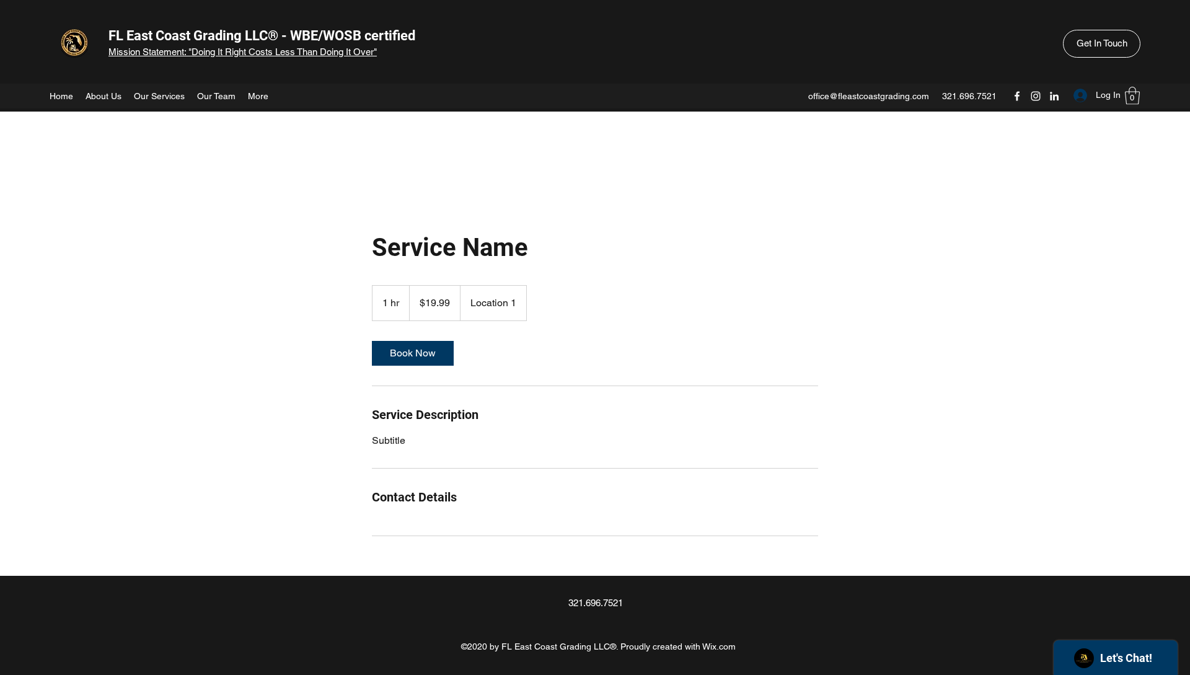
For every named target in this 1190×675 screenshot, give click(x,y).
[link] (413, 353)
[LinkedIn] (1054, 96)
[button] (1101, 44)
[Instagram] (1035, 96)
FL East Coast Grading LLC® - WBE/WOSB (234, 35)
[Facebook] (1017, 96)
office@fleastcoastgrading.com (868, 96)
